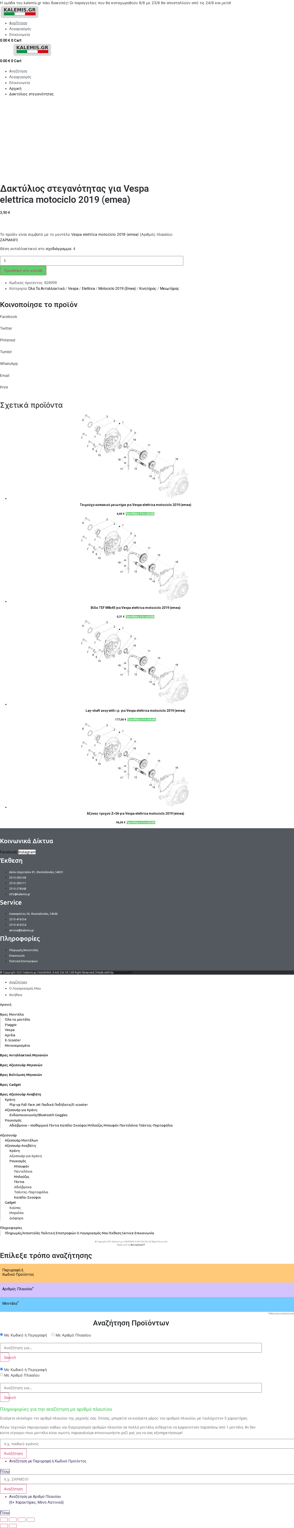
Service (128, 1233)
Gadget (10, 1202)
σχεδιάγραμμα (58, 248)
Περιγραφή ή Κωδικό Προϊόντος (18, 1272)
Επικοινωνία (144, 1233)
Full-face (28, 1105)
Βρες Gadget (10, 1084)
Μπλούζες (95, 1125)
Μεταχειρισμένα (17, 1045)
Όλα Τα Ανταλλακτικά (46, 288)
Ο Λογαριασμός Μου (92, 1233)
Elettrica (88, 288)
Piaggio (11, 1025)
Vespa (73, 288)
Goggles (61, 1115)
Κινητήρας (147, 288)
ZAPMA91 (8, 240)
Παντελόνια (128, 1125)
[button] (131, 319)
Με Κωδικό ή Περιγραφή (25, 1335)
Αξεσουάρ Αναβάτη (20, 1145)
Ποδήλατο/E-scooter (71, 1105)
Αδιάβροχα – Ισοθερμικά (28, 1125)
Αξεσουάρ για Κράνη (21, 1110)
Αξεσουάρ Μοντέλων (21, 1140)
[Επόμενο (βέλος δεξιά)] (13, 1526)
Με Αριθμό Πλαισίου (73, 1335)
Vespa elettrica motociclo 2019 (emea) (105, 234)
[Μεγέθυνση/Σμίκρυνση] (31, 1520)
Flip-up (14, 1105)
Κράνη (10, 1099)
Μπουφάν (111, 1125)
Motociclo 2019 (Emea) (117, 288)
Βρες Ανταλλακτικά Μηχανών (24, 1055)
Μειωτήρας (169, 288)
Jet (38, 1105)
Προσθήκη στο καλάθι (23, 270)
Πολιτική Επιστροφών (58, 1233)
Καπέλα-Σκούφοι (73, 1125)
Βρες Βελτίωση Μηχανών (21, 1075)
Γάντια (54, 1125)
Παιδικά (47, 1105)
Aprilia (10, 1035)
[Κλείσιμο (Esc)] (4, 1520)
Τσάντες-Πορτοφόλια (156, 1125)
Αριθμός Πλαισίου (18, 1289)
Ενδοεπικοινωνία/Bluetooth (31, 1115)
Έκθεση (115, 1233)
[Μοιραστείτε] (13, 1520)
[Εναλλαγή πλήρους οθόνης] (22, 1520)
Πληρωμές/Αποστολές (22, 1233)
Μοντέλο (10, 1303)
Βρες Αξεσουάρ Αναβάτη (20, 1094)
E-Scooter (13, 1040)
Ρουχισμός (13, 1120)
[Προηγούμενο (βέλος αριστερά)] (4, 1526)
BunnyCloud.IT (123, 972)
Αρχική (5, 1004)
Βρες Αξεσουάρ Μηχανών (21, 1065)
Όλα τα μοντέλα (17, 1019)
